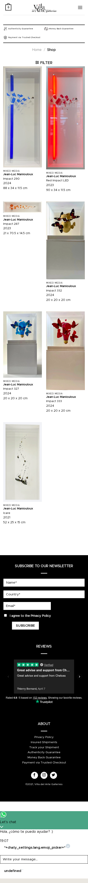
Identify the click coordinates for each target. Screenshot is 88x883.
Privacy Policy (41, 615)
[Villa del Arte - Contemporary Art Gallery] (44, 7)
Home (37, 50)
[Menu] (80, 7)
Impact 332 (54, 290)
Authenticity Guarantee (44, 752)
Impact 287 (11, 223)
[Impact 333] (65, 350)
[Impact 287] (22, 207)
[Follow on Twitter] (53, 775)
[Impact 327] (22, 344)
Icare (6, 513)
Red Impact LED (57, 180)
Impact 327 (11, 388)
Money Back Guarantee (44, 757)
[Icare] (22, 462)
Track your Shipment (44, 747)
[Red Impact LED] (65, 117)
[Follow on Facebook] (34, 775)
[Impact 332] (65, 240)
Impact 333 (54, 401)
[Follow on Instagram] (44, 775)
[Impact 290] (22, 116)
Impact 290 (11, 178)
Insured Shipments (44, 742)
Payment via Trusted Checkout (44, 762)
